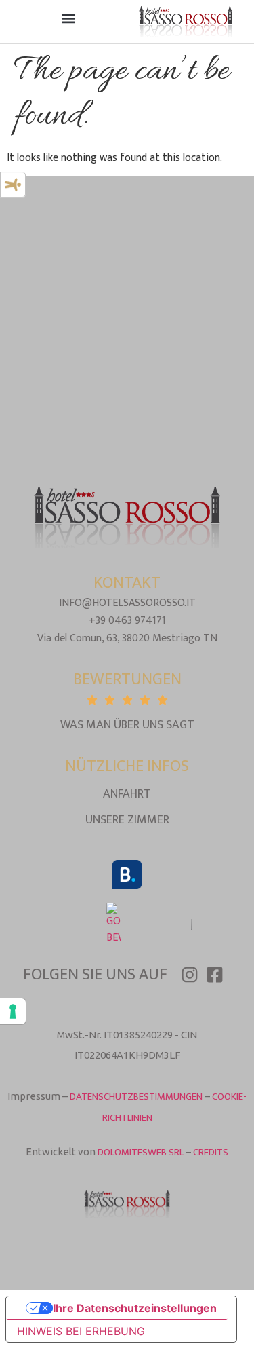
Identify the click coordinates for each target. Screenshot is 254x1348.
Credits (210, 1152)
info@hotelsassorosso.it (127, 603)
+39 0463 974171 (127, 621)
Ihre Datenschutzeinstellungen (135, 1308)
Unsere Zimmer (127, 820)
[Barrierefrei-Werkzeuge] (13, 185)
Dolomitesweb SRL (141, 1152)
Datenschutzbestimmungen (136, 1096)
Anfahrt (127, 794)
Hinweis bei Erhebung (81, 1331)
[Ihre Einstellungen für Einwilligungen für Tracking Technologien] (13, 1011)
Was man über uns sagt (127, 725)
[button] (68, 18)
